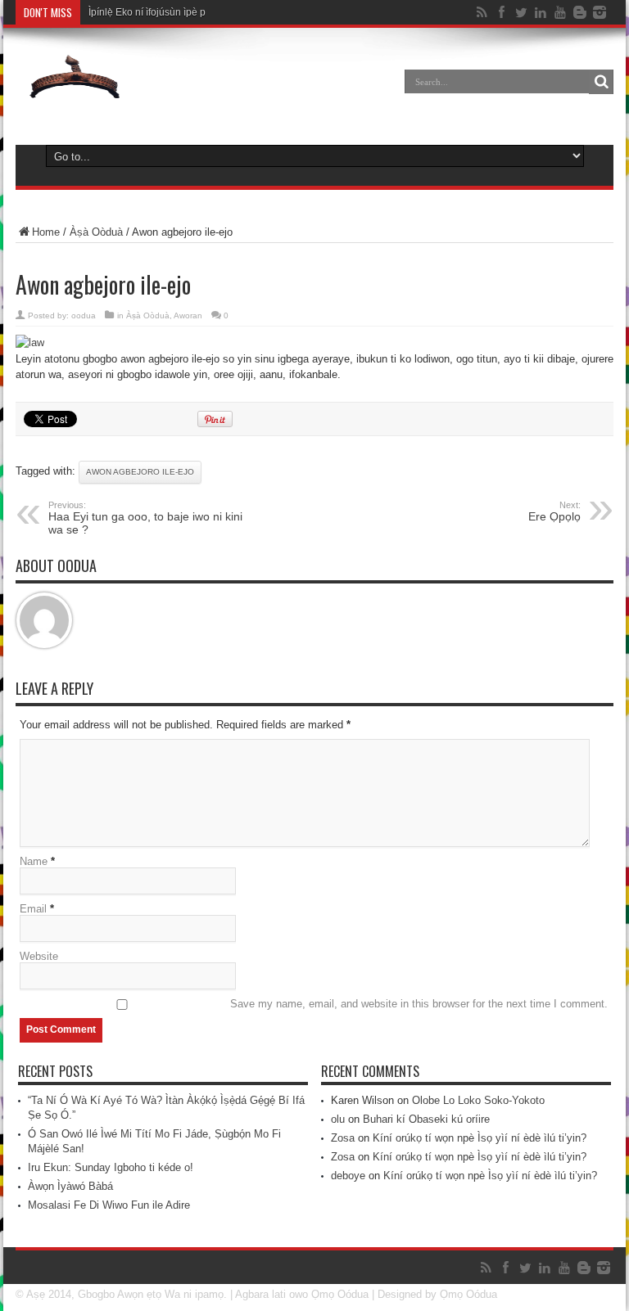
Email (33, 909)
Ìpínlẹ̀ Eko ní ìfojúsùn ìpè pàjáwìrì (161, 12)
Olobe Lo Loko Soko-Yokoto (478, 1100)
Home (46, 232)
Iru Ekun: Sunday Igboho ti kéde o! (110, 1167)
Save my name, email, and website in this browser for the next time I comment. (419, 1004)
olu (338, 1119)
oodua (83, 315)
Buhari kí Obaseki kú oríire (426, 1119)
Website (39, 956)
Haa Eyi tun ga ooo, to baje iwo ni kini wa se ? (145, 518)
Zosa (343, 1138)
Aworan (188, 315)
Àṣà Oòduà (96, 232)
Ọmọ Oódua (341, 1294)
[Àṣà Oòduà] (74, 93)
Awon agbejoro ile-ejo (140, 471)
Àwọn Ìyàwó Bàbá (70, 1186)
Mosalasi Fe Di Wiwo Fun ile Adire (109, 1205)
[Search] (601, 82)
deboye (348, 1175)
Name (34, 861)
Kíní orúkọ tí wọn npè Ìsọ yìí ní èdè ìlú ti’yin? (479, 1138)
